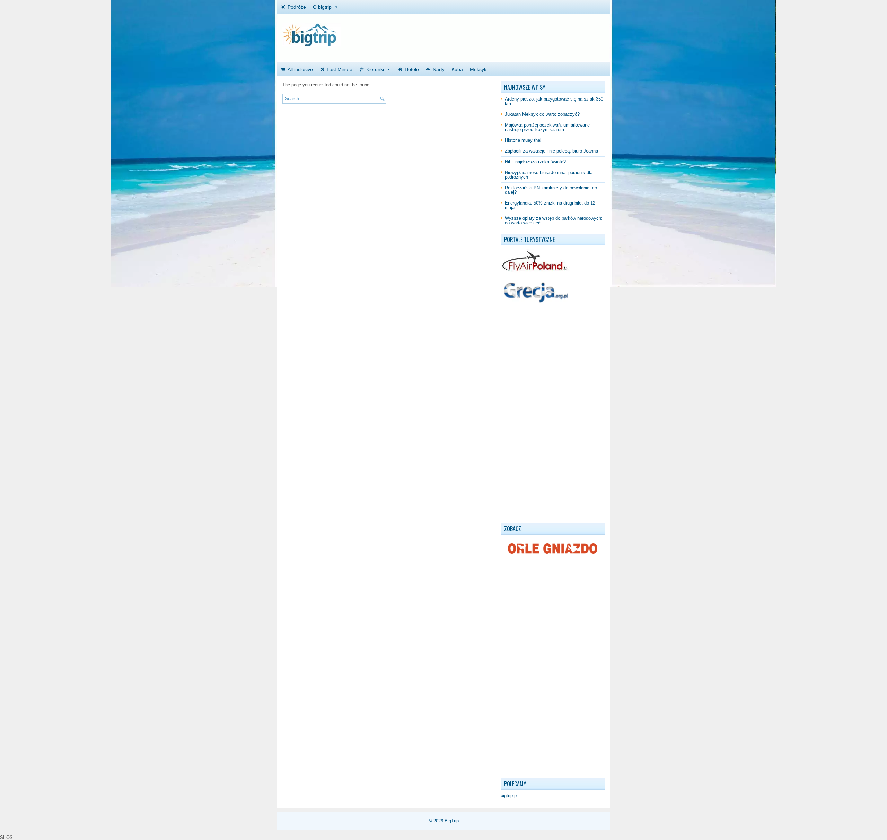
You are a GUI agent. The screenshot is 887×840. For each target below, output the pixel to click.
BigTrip (452, 820)
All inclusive (300, 69)
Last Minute (339, 69)
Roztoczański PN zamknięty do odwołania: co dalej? (551, 190)
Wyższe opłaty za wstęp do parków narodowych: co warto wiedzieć (554, 220)
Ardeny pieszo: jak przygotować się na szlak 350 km (554, 101)
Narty (439, 69)
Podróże (297, 7)
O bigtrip (322, 7)
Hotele (412, 69)
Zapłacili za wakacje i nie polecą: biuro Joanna (551, 151)
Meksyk (478, 69)
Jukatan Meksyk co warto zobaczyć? (542, 114)
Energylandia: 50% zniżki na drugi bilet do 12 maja (550, 205)
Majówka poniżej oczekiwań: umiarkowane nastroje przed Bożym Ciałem (547, 127)
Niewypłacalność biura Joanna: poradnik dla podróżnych (548, 175)
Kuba (457, 69)
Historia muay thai (523, 140)
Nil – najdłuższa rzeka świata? (535, 161)
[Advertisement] (523, 33)
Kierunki (375, 69)
